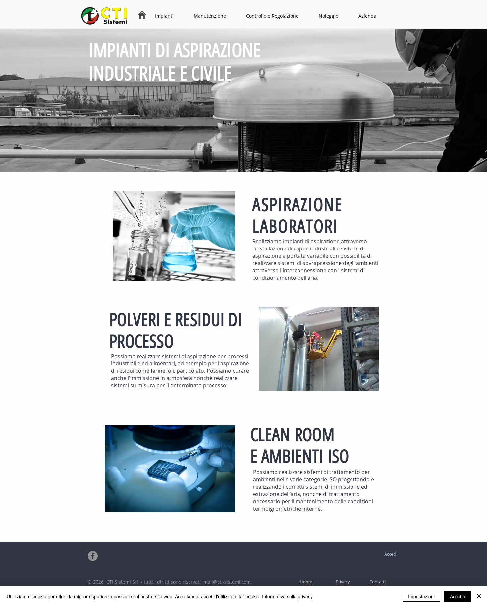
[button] (170, 16)
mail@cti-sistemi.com (227, 582)
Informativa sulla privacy (287, 596)
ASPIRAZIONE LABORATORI (297, 215)
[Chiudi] (479, 596)
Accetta (457, 596)
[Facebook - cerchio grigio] (93, 556)
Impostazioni (421, 596)
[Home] (142, 15)
